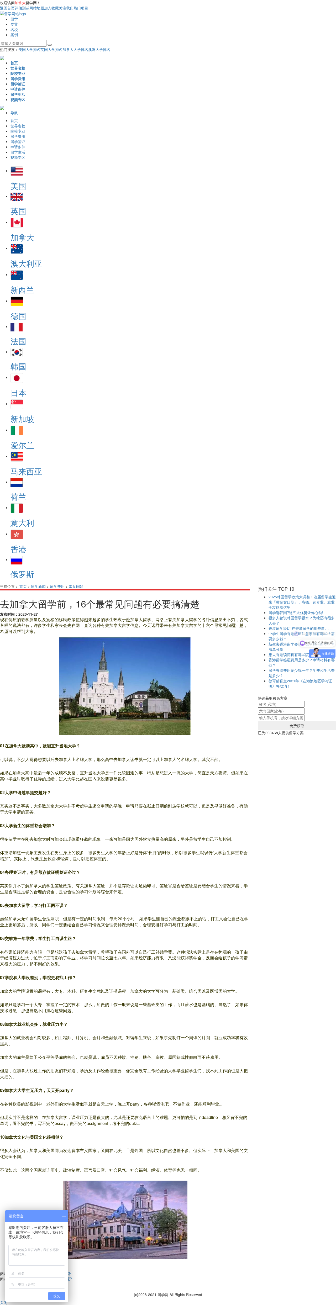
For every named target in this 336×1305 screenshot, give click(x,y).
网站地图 (36, 7)
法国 (18, 341)
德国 (18, 315)
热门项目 (81, 7)
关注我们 (66, 7)
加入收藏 (51, 7)
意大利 (22, 522)
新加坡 (22, 418)
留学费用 (57, 586)
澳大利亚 (26, 263)
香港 (18, 548)
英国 (18, 210)
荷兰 (18, 496)
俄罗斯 (22, 574)
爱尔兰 (22, 445)
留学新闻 (38, 586)
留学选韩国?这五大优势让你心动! (296, 612)
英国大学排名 (51, 49)
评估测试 (22, 7)
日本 (18, 392)
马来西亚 (26, 471)
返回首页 (7, 7)
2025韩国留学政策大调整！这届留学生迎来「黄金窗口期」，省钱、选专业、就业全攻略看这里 (302, 602)
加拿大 (22, 237)
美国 (18, 185)
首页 (23, 586)
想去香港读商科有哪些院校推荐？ (296, 654)
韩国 (18, 366)
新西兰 (22, 289)
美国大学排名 (29, 49)
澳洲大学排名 (99, 49)
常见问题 (76, 586)
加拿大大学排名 (75, 49)
